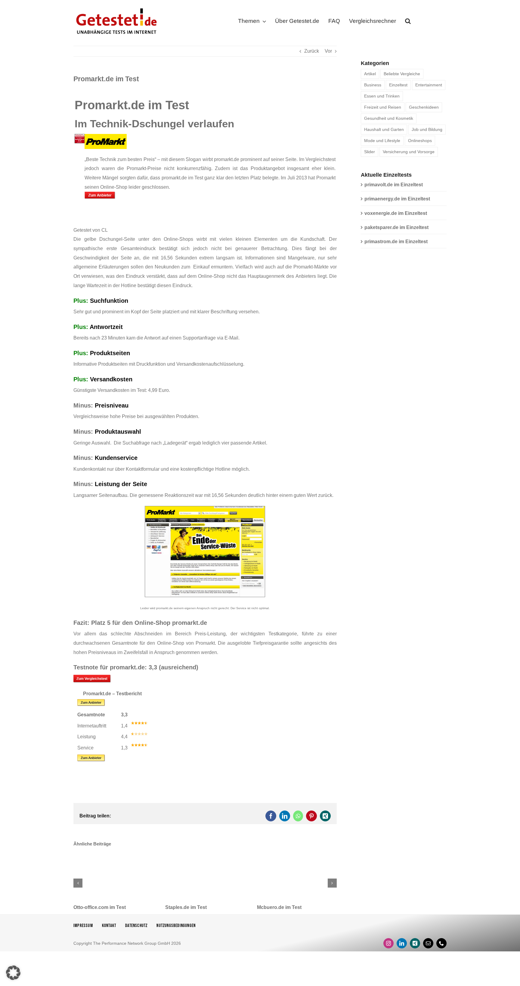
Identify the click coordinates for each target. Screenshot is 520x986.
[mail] (428, 943)
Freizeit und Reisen (382, 107)
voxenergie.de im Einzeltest (395, 213)
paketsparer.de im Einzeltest (396, 227)
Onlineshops (420, 140)
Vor (328, 51)
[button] (408, 22)
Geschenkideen (424, 107)
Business (372, 84)
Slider (369, 151)
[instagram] (388, 943)
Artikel (370, 73)
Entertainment (428, 84)
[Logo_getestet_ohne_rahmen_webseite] (115, 6)
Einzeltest (398, 84)
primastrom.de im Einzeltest (396, 241)
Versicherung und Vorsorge (409, 151)
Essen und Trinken (382, 96)
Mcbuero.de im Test (279, 907)
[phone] (441, 943)
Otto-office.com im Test (99, 907)
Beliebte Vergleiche (402, 73)
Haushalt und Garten (384, 129)
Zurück (311, 51)
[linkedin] (402, 943)
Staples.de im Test (186, 907)
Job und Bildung (427, 129)
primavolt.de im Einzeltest (393, 184)
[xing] (415, 943)
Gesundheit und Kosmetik (388, 118)
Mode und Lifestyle (382, 140)
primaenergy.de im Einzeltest (397, 198)
